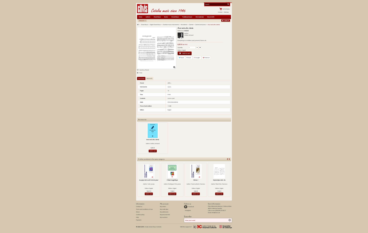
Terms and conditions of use (144, 209)
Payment (138, 220)
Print (140, 73)
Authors (148, 17)
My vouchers (164, 217)
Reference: (181, 31)
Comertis (158, 227)
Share (189, 58)
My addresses (164, 212)
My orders (163, 206)
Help (137, 217)
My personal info (165, 214)
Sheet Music (157, 17)
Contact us (139, 206)
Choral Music (175, 17)
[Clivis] (143, 8)
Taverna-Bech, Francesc (198, 184)
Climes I (195, 180)
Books (166, 17)
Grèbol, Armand (188, 35)
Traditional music (187, 17)
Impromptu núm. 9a (219, 180)
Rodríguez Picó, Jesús (174, 184)
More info (149, 78)
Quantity (180, 47)
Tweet (182, 58)
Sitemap (226, 12)
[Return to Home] (138, 24)
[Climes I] (195, 171)
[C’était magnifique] (172, 171)
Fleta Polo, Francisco (221, 184)
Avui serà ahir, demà (152, 139)
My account (164, 204)
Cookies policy (140, 214)
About (138, 212)
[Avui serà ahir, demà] (152, 131)
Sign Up (226, 20)
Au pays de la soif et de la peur (148, 180)
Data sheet (141, 78)
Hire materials (200, 17)
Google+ (197, 58)
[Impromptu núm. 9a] (219, 171)
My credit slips (164, 209)
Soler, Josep (151, 184)
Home (140, 17)
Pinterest (206, 58)
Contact (220, 12)
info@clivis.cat (216, 212)
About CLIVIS (210, 17)
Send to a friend (144, 70)
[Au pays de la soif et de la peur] (148, 171)
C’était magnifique (172, 180)
